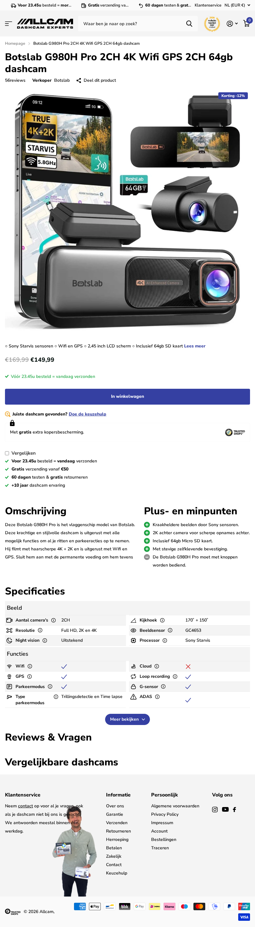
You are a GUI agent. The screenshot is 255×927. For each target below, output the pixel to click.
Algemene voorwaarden (175, 806)
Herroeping (117, 839)
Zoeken (189, 23)
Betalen (114, 848)
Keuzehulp (116, 873)
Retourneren (118, 831)
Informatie (118, 795)
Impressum (162, 823)
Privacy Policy (164, 814)
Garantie (114, 814)
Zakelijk (113, 856)
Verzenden (117, 823)
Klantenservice (208, 5)
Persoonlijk (164, 795)
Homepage (15, 43)
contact (25, 806)
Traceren (160, 848)
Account (159, 831)
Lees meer (195, 346)
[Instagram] (215, 809)
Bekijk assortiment (8, 23)
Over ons (115, 806)
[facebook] (234, 809)
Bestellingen (163, 839)
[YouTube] (225, 809)
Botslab (62, 80)
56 (15, 80)
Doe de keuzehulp (87, 414)
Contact (114, 865)
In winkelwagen (127, 396)
